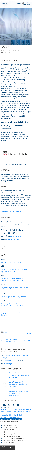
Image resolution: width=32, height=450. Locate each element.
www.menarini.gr (15, 236)
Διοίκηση (3, 246)
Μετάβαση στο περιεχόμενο (9, 417)
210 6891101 (7, 361)
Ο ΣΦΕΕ (11, 50)
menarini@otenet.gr (12, 239)
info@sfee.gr (7, 364)
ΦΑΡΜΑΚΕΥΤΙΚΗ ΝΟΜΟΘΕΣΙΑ (11, 341)
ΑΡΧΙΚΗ (3, 50)
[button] (23, 4)
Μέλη (19, 50)
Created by (11, 415)
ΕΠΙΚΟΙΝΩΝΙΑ (26, 341)
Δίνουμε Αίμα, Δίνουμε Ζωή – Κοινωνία (14, 297)
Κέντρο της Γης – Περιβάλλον (11, 262)
